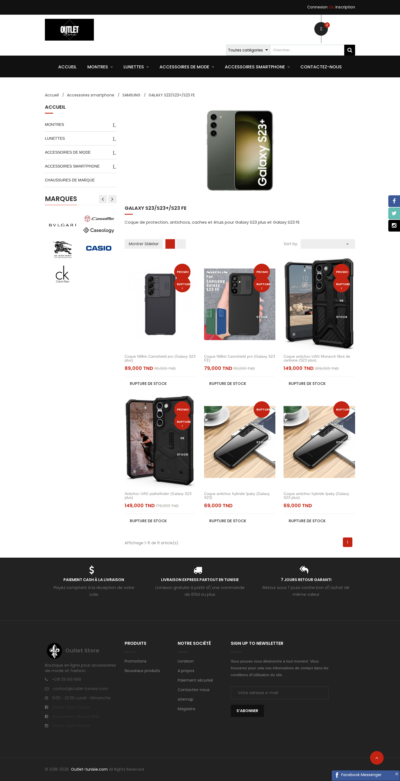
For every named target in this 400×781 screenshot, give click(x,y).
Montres (54, 124)
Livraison (186, 661)
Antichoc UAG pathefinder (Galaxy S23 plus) (158, 495)
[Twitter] (394, 213)
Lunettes (55, 138)
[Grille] (170, 244)
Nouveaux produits (142, 670)
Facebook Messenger (361, 774)
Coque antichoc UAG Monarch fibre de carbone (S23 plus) (317, 358)
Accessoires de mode (68, 152)
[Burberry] (62, 249)
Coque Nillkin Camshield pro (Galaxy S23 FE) (239, 358)
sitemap (185, 699)
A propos (186, 670)
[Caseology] (98, 230)
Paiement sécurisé (195, 680)
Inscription (342, 7)
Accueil (55, 107)
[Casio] (98, 248)
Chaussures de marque (70, 180)
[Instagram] (394, 226)
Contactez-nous (194, 689)
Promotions (135, 661)
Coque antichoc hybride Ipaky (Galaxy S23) (237, 495)
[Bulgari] (62, 224)
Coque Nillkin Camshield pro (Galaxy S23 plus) (160, 358)
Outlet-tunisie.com (90, 769)
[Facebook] (394, 201)
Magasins (186, 709)
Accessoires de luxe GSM (75, 716)
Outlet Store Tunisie (71, 707)
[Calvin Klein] (62, 273)
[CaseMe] (98, 218)
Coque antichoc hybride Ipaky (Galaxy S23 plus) (316, 495)
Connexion (317, 7)
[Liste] (181, 244)
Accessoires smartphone (72, 166)
